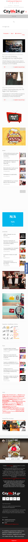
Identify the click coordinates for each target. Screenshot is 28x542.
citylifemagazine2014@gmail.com (15, 1)
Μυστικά (15, 404)
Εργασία (15, 332)
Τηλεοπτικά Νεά (20, 409)
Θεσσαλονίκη (21, 401)
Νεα (19, 404)
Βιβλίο (18, 398)
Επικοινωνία (16, 5)
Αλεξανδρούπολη (9, 398)
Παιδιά (22, 404)
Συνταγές (4, 409)
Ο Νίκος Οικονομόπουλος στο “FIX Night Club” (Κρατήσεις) (13, 90)
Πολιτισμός (7, 408)
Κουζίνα (9, 403)
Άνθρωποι (5, 396)
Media (19, 395)
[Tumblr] (18, 3)
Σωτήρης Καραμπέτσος (9, 54)
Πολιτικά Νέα (13, 406)
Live (14, 395)
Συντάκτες (10, 5)
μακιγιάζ (4, 412)
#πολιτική (5, 395)
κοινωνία (20, 411)
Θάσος (10, 401)
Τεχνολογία (12, 409)
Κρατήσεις (13, 403)
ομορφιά (8, 412)
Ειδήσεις (15, 399)
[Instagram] (16, 3)
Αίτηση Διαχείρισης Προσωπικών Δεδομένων (14, 7)
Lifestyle (11, 395)
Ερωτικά (15, 330)
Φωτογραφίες (8, 411)
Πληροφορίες (6, 406)
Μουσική (9, 405)
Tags (12, 33)
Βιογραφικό (23, 398)
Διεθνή (10, 399)
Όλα (24, 34)
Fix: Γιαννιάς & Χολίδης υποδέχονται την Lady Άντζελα (12, 57)
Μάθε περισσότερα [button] (19, 536)
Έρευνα (11, 396)
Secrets (23, 395)
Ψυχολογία (13, 411)
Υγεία (15, 327)
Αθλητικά (15, 396)
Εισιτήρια (20, 399)
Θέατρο (15, 401)
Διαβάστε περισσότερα (19, 67)
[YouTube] (14, 3)
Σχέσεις (8, 409)
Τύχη (15, 337)
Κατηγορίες (6, 33)
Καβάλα (5, 403)
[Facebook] (10, 3)
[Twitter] (12, 3)
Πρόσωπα (15, 408)
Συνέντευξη (21, 408)
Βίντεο (15, 398)
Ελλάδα (5, 401)
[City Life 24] (14, 12)
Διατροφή (5, 399)
